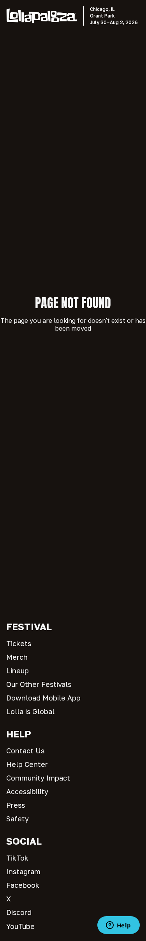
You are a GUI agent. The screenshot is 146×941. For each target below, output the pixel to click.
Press (15, 805)
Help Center (27, 764)
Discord (19, 912)
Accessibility (27, 791)
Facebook (22, 885)
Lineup (17, 670)
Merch (17, 656)
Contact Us (25, 750)
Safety (17, 818)
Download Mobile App (43, 697)
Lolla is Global (30, 711)
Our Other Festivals (38, 684)
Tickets (18, 643)
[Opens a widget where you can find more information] (118, 926)
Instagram (23, 871)
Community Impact (38, 777)
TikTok (17, 857)
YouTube (20, 926)
